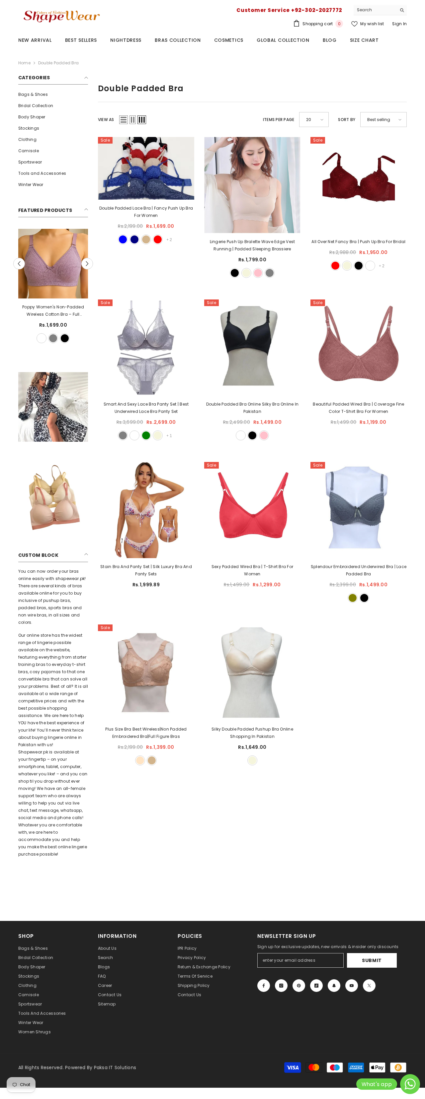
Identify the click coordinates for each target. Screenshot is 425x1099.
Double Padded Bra (58, 63)
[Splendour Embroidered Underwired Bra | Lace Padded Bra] (358, 510)
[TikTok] (316, 985)
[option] (51, 287)
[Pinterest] (299, 985)
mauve (241, 435)
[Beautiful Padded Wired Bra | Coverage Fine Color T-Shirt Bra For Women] (358, 347)
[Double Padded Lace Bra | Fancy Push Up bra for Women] (146, 168)
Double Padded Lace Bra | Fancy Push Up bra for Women (146, 211)
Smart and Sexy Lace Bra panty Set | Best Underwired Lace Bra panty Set (146, 407)
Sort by (346, 119)
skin (57, 338)
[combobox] (375, 10)
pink (258, 273)
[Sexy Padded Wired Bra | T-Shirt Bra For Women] (252, 510)
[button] (87, 264)
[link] (53, 407)
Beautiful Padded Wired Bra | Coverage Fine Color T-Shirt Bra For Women (358, 407)
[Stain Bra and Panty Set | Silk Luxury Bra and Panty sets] (146, 510)
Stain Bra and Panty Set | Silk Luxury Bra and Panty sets (146, 570)
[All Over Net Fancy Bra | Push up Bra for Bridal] (358, 185)
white (34, 338)
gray (270, 273)
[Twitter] (369, 985)
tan (146, 239)
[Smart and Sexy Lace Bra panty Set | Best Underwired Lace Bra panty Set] (146, 347)
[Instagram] (281, 985)
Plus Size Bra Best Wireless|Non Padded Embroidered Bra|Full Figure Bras (146, 732)
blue (123, 239)
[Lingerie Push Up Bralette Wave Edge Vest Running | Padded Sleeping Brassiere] (252, 185)
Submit (372, 960)
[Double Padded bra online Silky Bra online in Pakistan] (252, 347)
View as (106, 119)
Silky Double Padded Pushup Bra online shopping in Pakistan (252, 732)
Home (24, 63)
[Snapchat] (334, 985)
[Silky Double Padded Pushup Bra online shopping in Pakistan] (252, 672)
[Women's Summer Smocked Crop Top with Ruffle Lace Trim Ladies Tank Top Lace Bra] (51, 263)
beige (246, 273)
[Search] (380, 10)
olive (353, 598)
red (158, 239)
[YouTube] (351, 985)
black (45, 338)
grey (69, 338)
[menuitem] (53, 94)
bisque (140, 760)
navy (134, 239)
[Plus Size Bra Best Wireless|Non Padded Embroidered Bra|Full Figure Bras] (146, 672)
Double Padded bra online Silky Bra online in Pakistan (252, 407)
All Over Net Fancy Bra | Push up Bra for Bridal (358, 241)
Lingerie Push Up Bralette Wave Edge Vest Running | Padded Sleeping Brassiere (252, 245)
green (146, 435)
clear (134, 435)
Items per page (278, 119)
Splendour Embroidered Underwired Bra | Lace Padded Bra (358, 570)
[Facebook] (263, 985)
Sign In (399, 24)
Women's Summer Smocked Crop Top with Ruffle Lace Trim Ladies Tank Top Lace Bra (51, 311)
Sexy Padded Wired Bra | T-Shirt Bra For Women (252, 570)
